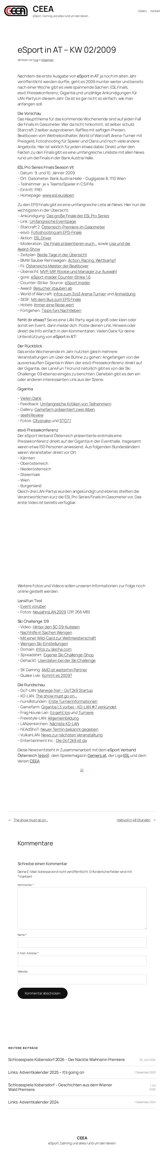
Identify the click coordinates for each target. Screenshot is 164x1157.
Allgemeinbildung (63, 718)
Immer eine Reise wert (54, 304)
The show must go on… (56, 696)
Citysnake (42, 420)
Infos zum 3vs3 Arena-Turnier (80, 293)
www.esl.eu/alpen (58, 195)
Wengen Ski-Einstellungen (44, 643)
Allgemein (47, 60)
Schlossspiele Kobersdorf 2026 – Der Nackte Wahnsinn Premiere (66, 1059)
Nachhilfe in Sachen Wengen (46, 632)
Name (22, 935)
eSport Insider (77, 282)
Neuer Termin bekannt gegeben (69, 729)
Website (23, 971)
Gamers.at (97, 755)
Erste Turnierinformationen (73, 701)
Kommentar (26, 885)
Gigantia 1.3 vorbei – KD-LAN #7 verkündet (79, 707)
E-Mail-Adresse (28, 953)
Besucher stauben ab (52, 288)
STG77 (65, 420)
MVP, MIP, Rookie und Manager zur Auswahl (78, 271)
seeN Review (31, 415)
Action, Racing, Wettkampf (92, 260)
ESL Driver (42, 238)
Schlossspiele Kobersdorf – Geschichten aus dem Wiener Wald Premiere (60, 1087)
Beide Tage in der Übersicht (62, 254)
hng (35, 60)
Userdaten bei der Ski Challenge (67, 660)
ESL (126, 755)
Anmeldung (125, 293)
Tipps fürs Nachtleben (61, 310)
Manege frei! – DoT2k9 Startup (65, 690)
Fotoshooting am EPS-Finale (56, 232)
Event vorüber (33, 606)
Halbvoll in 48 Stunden (133, 820)
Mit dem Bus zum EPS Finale (56, 299)
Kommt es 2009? (57, 675)
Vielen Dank (30, 398)
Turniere (86, 712)
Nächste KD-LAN (64, 723)
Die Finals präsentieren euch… (70, 243)
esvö (43, 755)
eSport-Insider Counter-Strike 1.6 (61, 277)
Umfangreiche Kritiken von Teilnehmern (75, 403)
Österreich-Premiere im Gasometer (73, 227)
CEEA (43, 8)
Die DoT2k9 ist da (71, 740)
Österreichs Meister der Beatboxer (57, 266)
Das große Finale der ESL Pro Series (78, 215)
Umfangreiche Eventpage (53, 221)
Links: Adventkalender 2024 (33, 1102)
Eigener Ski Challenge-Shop (69, 654)
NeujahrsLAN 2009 (49, 612)
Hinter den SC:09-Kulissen (56, 627)
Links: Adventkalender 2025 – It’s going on (46, 1072)
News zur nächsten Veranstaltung (72, 735)
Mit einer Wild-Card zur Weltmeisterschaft (58, 638)
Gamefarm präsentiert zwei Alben (65, 409)
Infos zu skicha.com (54, 649)
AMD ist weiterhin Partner (64, 669)
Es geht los (60, 712)
